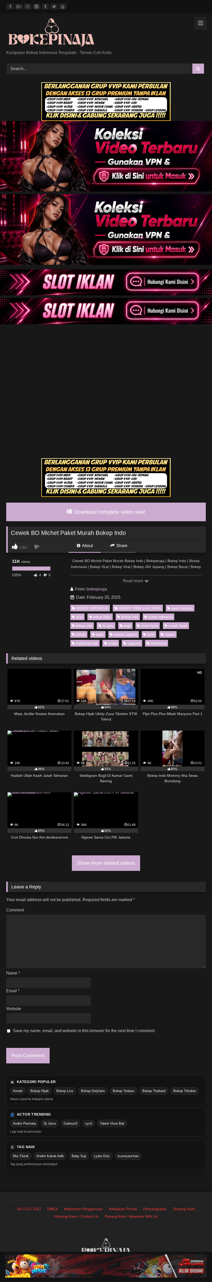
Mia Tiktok (21, 1156)
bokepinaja (97, 589)
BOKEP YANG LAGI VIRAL (140, 608)
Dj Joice (50, 1123)
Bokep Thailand (153, 1091)
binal (79, 617)
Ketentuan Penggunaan (83, 1209)
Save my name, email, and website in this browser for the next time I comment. (84, 1030)
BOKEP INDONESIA (92, 608)
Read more (133, 581)
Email (12, 991)
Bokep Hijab (40, 1091)
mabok (170, 634)
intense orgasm (125, 634)
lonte (151, 634)
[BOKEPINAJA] (106, 33)
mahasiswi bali (87, 643)
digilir (100, 634)
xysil (88, 1123)
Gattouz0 (70, 1123)
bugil (127, 626)
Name (13, 973)
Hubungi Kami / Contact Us (76, 1216)
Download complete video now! (109, 512)
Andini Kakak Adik (50, 1156)
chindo (81, 634)
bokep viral (84, 626)
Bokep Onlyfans (93, 1091)
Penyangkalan (154, 1209)
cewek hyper (178, 626)
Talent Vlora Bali (112, 1123)
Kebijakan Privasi (123, 1209)
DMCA (52, 1209)
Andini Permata (24, 1123)
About (87, 545)
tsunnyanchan (128, 1156)
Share (121, 545)
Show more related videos (106, 863)
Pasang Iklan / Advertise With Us (131, 1216)
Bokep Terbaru (123, 1091)
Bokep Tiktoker (184, 1091)
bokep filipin (102, 617)
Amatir (18, 1091)
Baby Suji (79, 1156)
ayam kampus (182, 608)
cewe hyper (149, 626)
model (112, 643)
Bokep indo (129, 617)
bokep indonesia (160, 617)
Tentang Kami (184, 1209)
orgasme (133, 643)
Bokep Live (64, 1091)
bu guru (108, 626)
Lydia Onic (102, 1156)
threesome (158, 643)
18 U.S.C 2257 (29, 1209)
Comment (15, 910)
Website (13, 1009)
